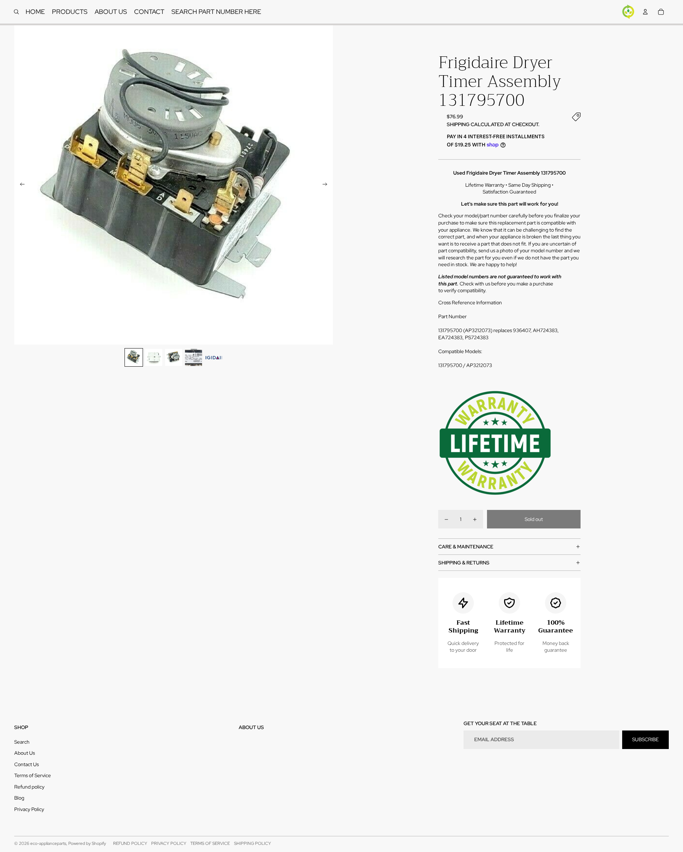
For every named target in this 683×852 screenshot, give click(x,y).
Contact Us (26, 764)
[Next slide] (327, 185)
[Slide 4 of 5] (193, 357)
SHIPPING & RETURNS (463, 562)
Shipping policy (252, 843)
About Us (24, 753)
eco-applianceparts (48, 843)
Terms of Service (32, 775)
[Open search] (16, 12)
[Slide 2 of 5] (153, 357)
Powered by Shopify (87, 843)
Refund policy (29, 787)
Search (22, 742)
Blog (19, 798)
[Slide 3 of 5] (173, 357)
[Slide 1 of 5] (133, 357)
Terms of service (210, 843)
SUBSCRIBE (645, 739)
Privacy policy (168, 843)
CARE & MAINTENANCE (465, 546)
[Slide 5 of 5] (213, 357)
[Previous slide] (20, 185)
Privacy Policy (29, 809)
